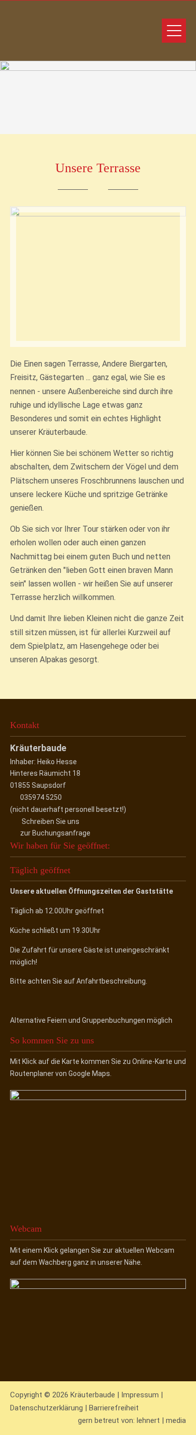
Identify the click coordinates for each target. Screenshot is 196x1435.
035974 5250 (41, 797)
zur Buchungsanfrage (55, 833)
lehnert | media (161, 1420)
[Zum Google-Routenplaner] (98, 1098)
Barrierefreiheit (114, 1407)
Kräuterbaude (78, 31)
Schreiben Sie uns (50, 821)
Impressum (140, 1394)
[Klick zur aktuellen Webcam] (98, 1286)
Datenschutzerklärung (46, 1407)
